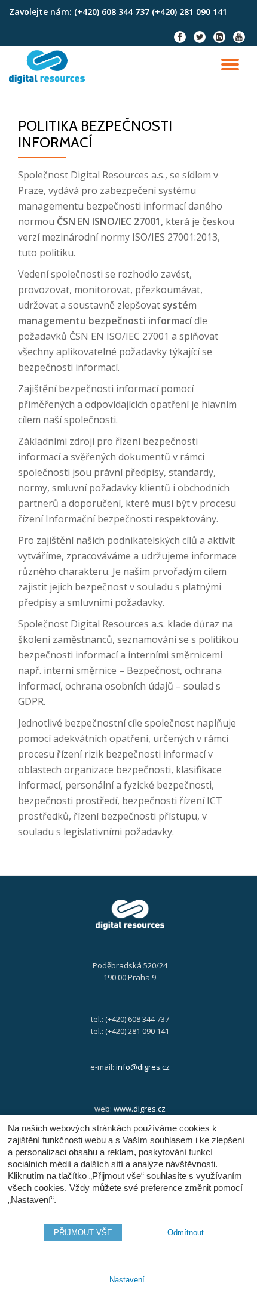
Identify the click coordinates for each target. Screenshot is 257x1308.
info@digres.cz (143, 1066)
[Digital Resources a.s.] (49, 67)
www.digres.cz (140, 1108)
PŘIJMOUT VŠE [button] (83, 1232)
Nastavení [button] (127, 1279)
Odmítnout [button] (185, 1232)
